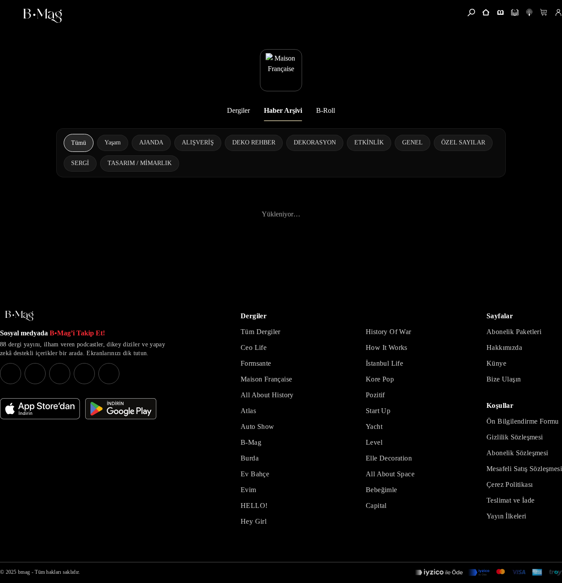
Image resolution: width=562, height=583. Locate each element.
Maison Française (266, 379)
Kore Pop (380, 379)
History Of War (388, 331)
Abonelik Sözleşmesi (517, 453)
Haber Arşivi (283, 110)
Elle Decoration (389, 458)
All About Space (390, 474)
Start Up (378, 410)
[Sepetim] (544, 12)
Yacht (374, 426)
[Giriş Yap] (558, 12)
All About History (267, 395)
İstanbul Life (384, 363)
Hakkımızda (504, 347)
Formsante (256, 363)
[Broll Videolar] (529, 12)
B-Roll (325, 110)
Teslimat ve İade (510, 500)
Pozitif (375, 395)
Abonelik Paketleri (513, 331)
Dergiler (238, 110)
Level (374, 442)
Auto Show (257, 426)
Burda (250, 458)
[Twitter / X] (59, 373)
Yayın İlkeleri (506, 516)
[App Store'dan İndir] (40, 408)
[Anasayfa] (486, 12)
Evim (248, 489)
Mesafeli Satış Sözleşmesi (524, 468)
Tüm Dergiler (261, 331)
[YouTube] (35, 373)
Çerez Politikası (509, 484)
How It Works (386, 347)
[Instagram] (10, 373)
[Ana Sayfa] (19, 316)
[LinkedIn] (84, 373)
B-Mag (251, 442)
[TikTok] (108, 373)
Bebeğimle (381, 489)
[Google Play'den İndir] (120, 408)
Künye (496, 363)
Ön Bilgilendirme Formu (522, 421)
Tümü (78, 143)
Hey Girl (254, 521)
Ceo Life (254, 347)
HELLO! (254, 505)
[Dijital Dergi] (515, 12)
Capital (376, 505)
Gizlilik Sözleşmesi (514, 437)
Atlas (248, 410)
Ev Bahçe (255, 474)
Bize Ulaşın (503, 379)
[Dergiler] (500, 12)
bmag (24, 572)
